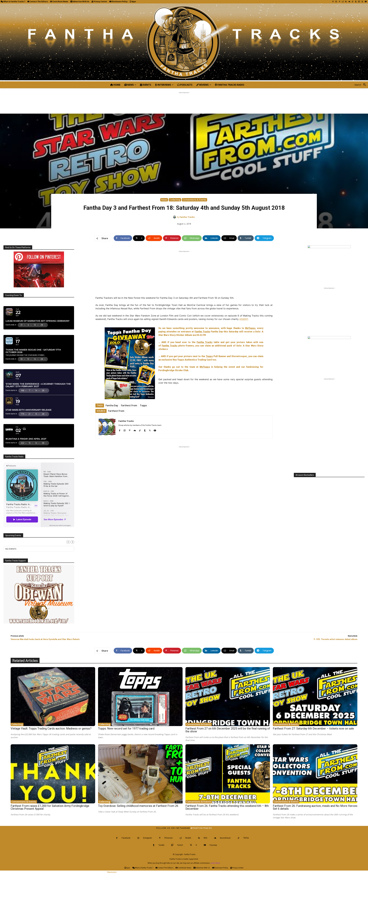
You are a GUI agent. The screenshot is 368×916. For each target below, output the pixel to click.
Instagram (147, 838)
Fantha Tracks (187, 217)
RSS (205, 838)
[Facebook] (333, 1)
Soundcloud (225, 838)
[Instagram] (336, 1)
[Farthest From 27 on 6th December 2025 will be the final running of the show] (227, 696)
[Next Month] (72, 542)
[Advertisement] (184, 100)
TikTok (246, 838)
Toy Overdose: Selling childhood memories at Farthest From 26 (138, 806)
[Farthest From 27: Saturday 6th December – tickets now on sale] (315, 696)
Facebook (126, 838)
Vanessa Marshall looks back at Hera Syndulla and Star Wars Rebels (45, 639)
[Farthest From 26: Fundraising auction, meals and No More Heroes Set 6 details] (315, 773)
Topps (209, 356)
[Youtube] (365, 1)
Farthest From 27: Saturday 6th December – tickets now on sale (313, 728)
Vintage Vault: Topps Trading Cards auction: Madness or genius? (51, 728)
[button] (361, 84)
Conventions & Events (194, 199)
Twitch (180, 845)
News (164, 199)
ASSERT (243, 319)
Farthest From (129, 405)
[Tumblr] (356, 1)
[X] (362, 1)
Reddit (188, 838)
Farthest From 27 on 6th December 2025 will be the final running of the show (227, 730)
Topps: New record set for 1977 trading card (126, 728)
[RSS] (346, 1)
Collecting (175, 199)
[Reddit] (342, 1)
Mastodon (112, 872)
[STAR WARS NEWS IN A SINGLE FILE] (184, 42)
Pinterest (168, 838)
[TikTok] (352, 1)
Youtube (213, 845)
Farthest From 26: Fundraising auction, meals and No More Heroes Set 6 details (315, 807)
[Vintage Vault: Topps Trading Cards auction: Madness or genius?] (53, 696)
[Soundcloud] (349, 1)
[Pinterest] (339, 1)
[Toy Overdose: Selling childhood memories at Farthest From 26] (140, 773)
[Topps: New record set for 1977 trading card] (140, 696)
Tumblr (161, 845)
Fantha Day (112, 405)
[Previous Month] (68, 542)
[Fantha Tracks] (175, 217)
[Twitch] (359, 1)
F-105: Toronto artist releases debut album (335, 639)
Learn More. (215, 863)
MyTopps (250, 328)
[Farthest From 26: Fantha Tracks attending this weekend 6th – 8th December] (227, 773)
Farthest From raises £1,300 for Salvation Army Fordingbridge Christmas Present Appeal (50, 807)
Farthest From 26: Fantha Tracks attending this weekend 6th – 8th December (227, 807)
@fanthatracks (201, 827)
